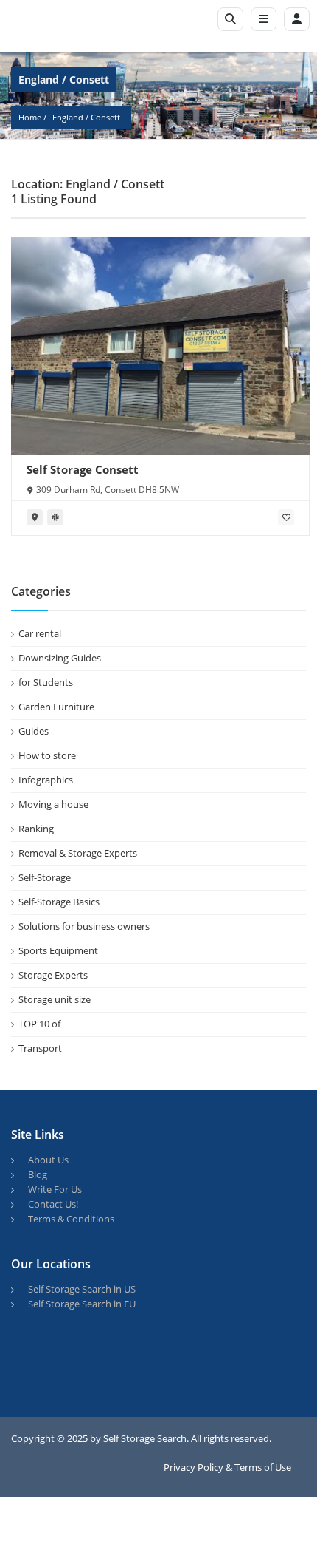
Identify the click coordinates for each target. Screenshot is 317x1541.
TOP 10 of (39, 1023)
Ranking (36, 828)
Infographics (45, 779)
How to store (47, 755)
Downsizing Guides (59, 657)
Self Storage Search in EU (82, 1303)
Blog (37, 1174)
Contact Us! (53, 1204)
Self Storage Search (145, 1438)
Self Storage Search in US (82, 1289)
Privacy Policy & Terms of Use (227, 1467)
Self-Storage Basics (59, 901)
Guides (33, 731)
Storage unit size (54, 999)
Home (29, 117)
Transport (40, 1048)
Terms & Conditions (71, 1218)
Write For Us (55, 1189)
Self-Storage (44, 877)
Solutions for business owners (84, 926)
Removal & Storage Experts (77, 853)
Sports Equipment (58, 950)
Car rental (39, 633)
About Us (48, 1159)
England (67, 117)
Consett (105, 117)
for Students (45, 682)
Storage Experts (53, 975)
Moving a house (53, 804)
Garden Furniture (56, 706)
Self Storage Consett (83, 469)
